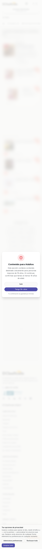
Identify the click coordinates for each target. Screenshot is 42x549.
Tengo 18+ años (21, 289)
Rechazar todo (32, 541)
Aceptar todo (8, 545)
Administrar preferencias (13, 541)
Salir (21, 284)
